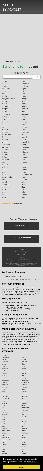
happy (24, 453)
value (4, 359)
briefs (24, 96)
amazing (24, 396)
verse (4, 197)
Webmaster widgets (21, 252)
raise (23, 177)
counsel (24, 111)
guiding (5, 147)
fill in (23, 134)
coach (24, 104)
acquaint (25, 81)
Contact (21, 257)
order (23, 164)
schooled (5, 184)
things (23, 442)
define (24, 437)
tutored (24, 195)
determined (25, 371)
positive (24, 368)
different (5, 396)
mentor (24, 159)
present (4, 453)
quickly (4, 433)
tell (23, 190)
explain (24, 359)
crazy (23, 357)
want (23, 447)
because (5, 412)
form (3, 137)
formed (24, 137)
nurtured (5, 164)
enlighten (5, 132)
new (3, 375)
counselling (26, 114)
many (4, 447)
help (3, 449)
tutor (3, 195)
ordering (5, 167)
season (24, 184)
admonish (25, 84)
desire (4, 391)
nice (3, 435)
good (23, 424)
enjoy (23, 405)
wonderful (5, 398)
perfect (24, 394)
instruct (12, 204)
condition (25, 109)
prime (4, 174)
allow (23, 364)
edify (4, 127)
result (4, 410)
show (23, 187)
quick (4, 394)
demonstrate (6, 440)
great (4, 364)
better (4, 424)
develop (24, 387)
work (3, 456)
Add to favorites (21, 225)
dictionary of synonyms (13, 333)
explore (4, 444)
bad (3, 419)
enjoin (24, 129)
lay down (5, 154)
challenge (25, 433)
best (3, 426)
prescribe (25, 172)
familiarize (25, 132)
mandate (5, 159)
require (24, 179)
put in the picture (8, 177)
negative (5, 385)
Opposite (21, 249)
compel (5, 109)
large (4, 401)
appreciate (5, 380)
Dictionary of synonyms (21, 238)
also (23, 375)
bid (23, 91)
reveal (4, 182)
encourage (25, 380)
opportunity (6, 430)
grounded (25, 142)
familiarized (6, 134)
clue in (4, 104)
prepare (5, 172)
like (3, 408)
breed (4, 94)
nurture (24, 162)
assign (4, 91)
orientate (25, 169)
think (23, 412)
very (3, 417)
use (23, 440)
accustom (5, 81)
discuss (4, 378)
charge (24, 99)
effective (5, 368)
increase (5, 362)
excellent (24, 362)
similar (24, 391)
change (4, 373)
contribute (5, 437)
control (4, 111)
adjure (4, 84)
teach (4, 190)
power (24, 389)
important (5, 428)
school (24, 182)
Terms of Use (21, 254)
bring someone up (9, 99)
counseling (6, 114)
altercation (15, 320)
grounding (6, 144)
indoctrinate (6, 149)
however (24, 403)
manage (25, 157)
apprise (24, 89)
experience (25, 382)
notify (4, 162)
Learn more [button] (31, 462)
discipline (5, 122)
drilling (24, 124)
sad (23, 419)
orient (4, 169)
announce (6, 89)
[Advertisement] (21, 36)
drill (3, 124)
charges (5, 101)
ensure (4, 414)
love (23, 449)
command (5, 106)
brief (23, 94)
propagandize (27, 174)
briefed (4, 96)
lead (23, 154)
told (3, 192)
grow (3, 389)
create (4, 366)
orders (24, 167)
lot (22, 451)
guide (24, 144)
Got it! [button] (21, 467)
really (4, 371)
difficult (24, 417)
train (23, 192)
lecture (4, 157)
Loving (4, 321)
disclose (25, 122)
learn (4, 442)
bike (37, 318)
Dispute (5, 320)
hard (23, 414)
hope (23, 398)
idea (23, 435)
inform (24, 149)
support (24, 385)
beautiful (24, 421)
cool (3, 405)
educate (24, 127)
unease (13, 323)
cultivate (5, 117)
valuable (24, 428)
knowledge (25, 410)
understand (25, 408)
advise (4, 86)
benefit (4, 382)
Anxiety (5, 323)
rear (3, 179)
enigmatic (5, 129)
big (22, 426)
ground (4, 142)
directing (25, 119)
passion (24, 401)
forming (5, 139)
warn (23, 197)
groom (24, 139)
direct (4, 119)
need (23, 355)
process (24, 444)
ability (4, 355)
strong (4, 451)
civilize (24, 101)
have (3, 421)
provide (4, 387)
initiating (25, 152)
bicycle (11, 318)
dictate (24, 117)
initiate (4, 152)
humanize (25, 147)
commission (26, 106)
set (3, 187)
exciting (24, 430)
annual (4, 403)
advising (25, 86)
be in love (14, 321)
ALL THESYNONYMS (12, 7)
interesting (5, 357)
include (24, 373)
